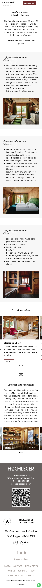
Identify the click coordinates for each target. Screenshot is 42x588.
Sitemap (33, 580)
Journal (22, 571)
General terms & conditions (14, 580)
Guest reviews (16, 575)
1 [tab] (19, 365)
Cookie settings (21, 559)
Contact (18, 566)
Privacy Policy (21, 584)
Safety (30, 575)
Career (11, 571)
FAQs (32, 571)
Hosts (7, 566)
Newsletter (31, 566)
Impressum (26, 580)
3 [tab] (22, 365)
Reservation (29, 3)
